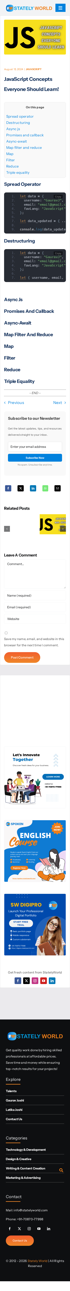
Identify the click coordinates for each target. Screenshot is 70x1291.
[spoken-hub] (35, 822)
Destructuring (18, 123)
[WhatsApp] (45, 488)
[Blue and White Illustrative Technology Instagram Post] (35, 748)
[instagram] (35, 980)
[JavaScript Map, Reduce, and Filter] (53, 516)
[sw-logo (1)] (29, 3)
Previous (16, 402)
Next (57, 402)
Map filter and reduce (24, 148)
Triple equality (18, 172)
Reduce (12, 166)
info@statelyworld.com (31, 1210)
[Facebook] (8, 488)
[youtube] (43, 980)
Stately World (38, 1261)
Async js (13, 129)
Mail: (10, 1210)
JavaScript (34, 69)
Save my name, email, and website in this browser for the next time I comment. (34, 642)
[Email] (57, 488)
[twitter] (26, 980)
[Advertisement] (35, 711)
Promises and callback (25, 135)
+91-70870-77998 (30, 1219)
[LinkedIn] (33, 488)
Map (10, 154)
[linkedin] (52, 980)
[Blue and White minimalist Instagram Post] (35, 895)
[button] (7, 529)
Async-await (16, 141)
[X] (21, 488)
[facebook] (18, 980)
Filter (10, 160)
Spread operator (20, 116)
